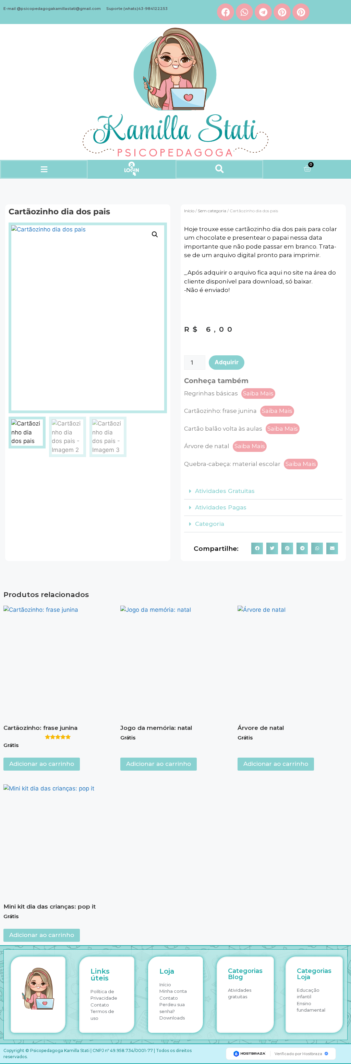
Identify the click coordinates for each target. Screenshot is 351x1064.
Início (189, 210)
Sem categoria (212, 210)
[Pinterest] (282, 12)
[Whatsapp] (244, 12)
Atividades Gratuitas (225, 490)
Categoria (209, 523)
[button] (44, 169)
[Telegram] (263, 12)
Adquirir (227, 362)
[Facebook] (225, 12)
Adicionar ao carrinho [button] (41, 763)
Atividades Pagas (220, 507)
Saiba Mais (258, 393)
